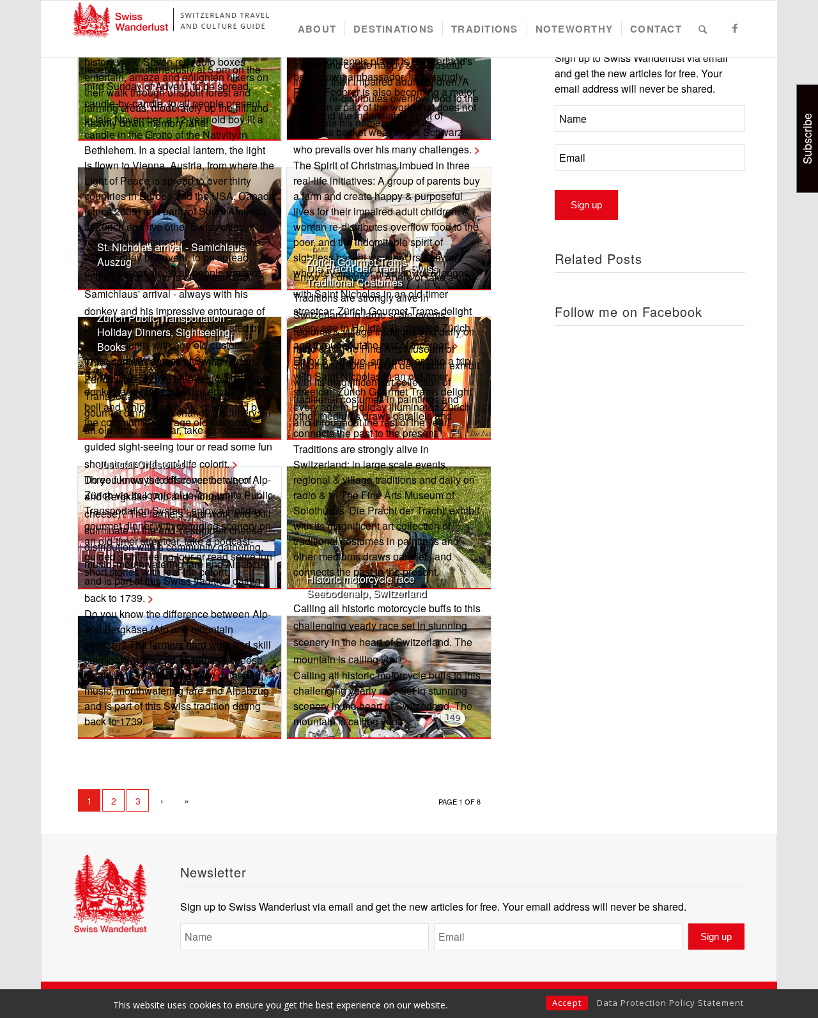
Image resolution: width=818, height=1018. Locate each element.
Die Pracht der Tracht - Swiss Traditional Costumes (372, 275)
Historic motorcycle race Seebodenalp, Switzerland (366, 585)
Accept (567, 1002)
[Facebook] (735, 28)
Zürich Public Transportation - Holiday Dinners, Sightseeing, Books (165, 332)
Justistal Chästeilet (140, 463)
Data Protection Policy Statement (670, 1002)
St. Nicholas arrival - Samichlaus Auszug (171, 254)
